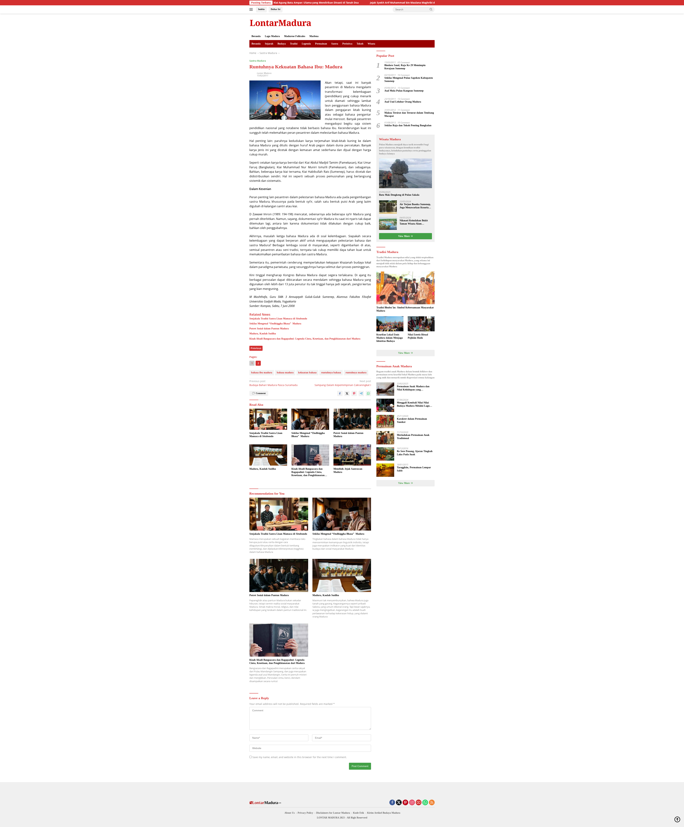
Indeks (261, 9)
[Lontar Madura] (280, 22)
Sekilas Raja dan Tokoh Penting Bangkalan (407, 125)
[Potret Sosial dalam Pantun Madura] (352, 419)
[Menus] (251, 9)
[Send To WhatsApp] (368, 393)
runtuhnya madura (356, 372)
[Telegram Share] (361, 393)
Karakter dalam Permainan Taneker (412, 420)
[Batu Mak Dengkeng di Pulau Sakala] (405, 173)
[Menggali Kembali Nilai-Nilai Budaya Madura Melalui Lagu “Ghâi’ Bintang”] (385, 405)
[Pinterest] (405, 803)
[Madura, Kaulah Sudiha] (268, 455)
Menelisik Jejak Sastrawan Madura (347, 470)
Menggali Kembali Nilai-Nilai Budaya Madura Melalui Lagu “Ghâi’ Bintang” (413, 404)
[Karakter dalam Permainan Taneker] (385, 421)
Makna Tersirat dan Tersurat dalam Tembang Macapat (409, 114)
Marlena (313, 36)
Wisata (371, 43)
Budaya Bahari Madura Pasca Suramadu (273, 383)
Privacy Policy (305, 813)
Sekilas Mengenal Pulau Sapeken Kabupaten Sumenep (408, 79)
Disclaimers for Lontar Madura (333, 813)
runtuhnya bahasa (331, 372)
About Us (289, 813)
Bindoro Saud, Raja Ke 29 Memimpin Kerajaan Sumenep (405, 67)
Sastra (334, 43)
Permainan (321, 43)
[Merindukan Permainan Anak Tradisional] (385, 437)
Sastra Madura (257, 60)
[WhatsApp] (425, 803)
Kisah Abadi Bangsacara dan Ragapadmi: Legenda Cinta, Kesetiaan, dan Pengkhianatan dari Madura (304, 338)
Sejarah (269, 43)
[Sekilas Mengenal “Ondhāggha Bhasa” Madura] (310, 419)
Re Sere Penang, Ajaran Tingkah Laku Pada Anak (414, 453)
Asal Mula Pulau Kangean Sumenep (404, 90)
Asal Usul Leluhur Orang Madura (402, 101)
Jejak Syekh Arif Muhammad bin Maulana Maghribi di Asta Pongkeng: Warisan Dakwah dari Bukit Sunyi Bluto (372, 2)
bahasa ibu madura (261, 372)
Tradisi (293, 43)
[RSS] (432, 803)
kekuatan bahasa (307, 372)
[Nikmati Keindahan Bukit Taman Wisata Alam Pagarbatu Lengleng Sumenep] (388, 223)
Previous (256, 348)
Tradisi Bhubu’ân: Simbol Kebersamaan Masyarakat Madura (405, 309)
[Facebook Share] (340, 393)
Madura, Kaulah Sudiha (262, 333)
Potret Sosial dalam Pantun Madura (269, 328)
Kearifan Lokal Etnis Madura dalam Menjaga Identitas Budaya (389, 337)
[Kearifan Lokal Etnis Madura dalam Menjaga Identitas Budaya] (389, 323)
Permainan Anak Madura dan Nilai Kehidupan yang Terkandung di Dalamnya (413, 388)
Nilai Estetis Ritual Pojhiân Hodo (418, 336)
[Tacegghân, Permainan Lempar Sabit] (385, 470)
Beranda (256, 36)
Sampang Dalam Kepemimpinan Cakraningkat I (343, 383)
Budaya (282, 43)
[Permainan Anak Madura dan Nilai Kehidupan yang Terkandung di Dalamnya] (385, 389)
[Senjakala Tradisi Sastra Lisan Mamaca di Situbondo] (268, 419)
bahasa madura (285, 372)
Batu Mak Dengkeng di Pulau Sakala (399, 195)
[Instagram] (412, 803)
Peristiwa (347, 43)
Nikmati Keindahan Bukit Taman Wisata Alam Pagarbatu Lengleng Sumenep (414, 222)
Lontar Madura (264, 73)
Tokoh (360, 43)
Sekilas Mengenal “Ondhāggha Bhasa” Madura (275, 323)
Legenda (306, 43)
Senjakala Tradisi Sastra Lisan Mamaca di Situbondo (278, 318)
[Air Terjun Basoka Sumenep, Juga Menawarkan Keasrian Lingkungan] (388, 207)
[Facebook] (392, 803)
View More (404, 236)
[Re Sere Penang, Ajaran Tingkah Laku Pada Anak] (385, 454)
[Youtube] (418, 803)
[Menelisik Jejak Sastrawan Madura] (352, 455)
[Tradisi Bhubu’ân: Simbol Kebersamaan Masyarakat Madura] (405, 288)
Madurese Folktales (294, 36)
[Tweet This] (347, 393)
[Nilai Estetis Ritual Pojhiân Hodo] (421, 323)
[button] (431, 9)
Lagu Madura (272, 36)
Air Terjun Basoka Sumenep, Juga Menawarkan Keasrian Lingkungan (415, 206)
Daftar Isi (275, 9)
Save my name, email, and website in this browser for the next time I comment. (299, 757)
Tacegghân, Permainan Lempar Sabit (414, 469)
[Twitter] (399, 803)
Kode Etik (358, 813)
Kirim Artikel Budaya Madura (383, 813)
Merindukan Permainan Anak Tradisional (413, 437)
